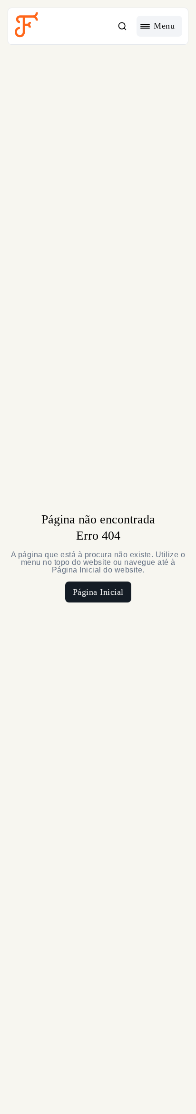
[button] (122, 26)
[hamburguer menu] (159, 26)
